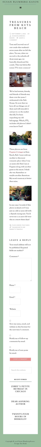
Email (12, 297)
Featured (26, 225)
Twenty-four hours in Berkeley (20, 416)
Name (12, 285)
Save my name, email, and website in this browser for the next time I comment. (19, 327)
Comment (14, 256)
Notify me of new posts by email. (18, 351)
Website (12, 309)
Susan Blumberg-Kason (20, 2)
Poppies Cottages (16, 152)
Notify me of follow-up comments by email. (18, 340)
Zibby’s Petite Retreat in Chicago (20, 389)
